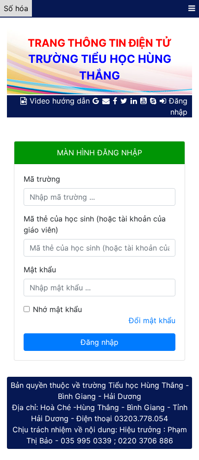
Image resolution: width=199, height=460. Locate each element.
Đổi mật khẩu (152, 320)
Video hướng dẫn (60, 100)
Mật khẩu (40, 269)
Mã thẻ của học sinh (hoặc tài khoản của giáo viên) (95, 224)
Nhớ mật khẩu (57, 309)
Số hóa (16, 8)
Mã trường (42, 179)
